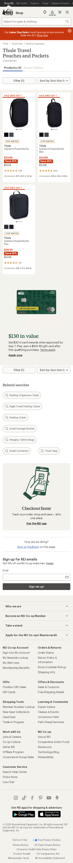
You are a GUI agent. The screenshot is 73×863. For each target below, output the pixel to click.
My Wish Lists (11, 662)
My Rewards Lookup (15, 657)
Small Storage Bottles (22, 428)
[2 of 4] (18, 130)
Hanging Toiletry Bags (22, 439)
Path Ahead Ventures (51, 722)
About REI (44, 736)
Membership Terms (18, 858)
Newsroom (45, 746)
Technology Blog (48, 752)
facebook (32, 798)
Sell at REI (9, 746)
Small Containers (19, 450)
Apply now (15, 355)
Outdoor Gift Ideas (14, 687)
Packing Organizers (35, 43)
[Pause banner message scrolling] (69, 31)
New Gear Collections (16, 711)
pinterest (40, 798)
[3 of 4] (20, 130)
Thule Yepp (51, 450)
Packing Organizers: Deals (24, 395)
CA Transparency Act (48, 853)
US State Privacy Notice (47, 844)
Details (49, 563)
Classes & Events (48, 711)
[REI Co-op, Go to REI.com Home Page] (7, 12)
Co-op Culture (12, 741)
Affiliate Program (13, 752)
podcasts (57, 798)
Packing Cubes (18, 417)
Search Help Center (15, 771)
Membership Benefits (16, 667)
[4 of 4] (21, 130)
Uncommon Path (48, 716)
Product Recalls (21, 853)
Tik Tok (24, 798)
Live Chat (8, 782)
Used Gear (9, 716)
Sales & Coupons (48, 687)
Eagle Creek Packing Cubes (25, 406)
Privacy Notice (20, 844)
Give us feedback (28, 546)
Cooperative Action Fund (53, 741)
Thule (5, 43)
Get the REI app (36, 523)
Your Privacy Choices (49, 839)
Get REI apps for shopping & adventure (36, 807)
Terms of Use (19, 839)
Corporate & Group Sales (18, 757)
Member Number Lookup (19, 706)
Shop (19, 13)
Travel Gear (17, 43)
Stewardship (45, 757)
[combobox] (36, 21)
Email (5, 570)
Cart (59, 12)
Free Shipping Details (51, 692)
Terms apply (47, 349)
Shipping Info (46, 672)
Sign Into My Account (16, 652)
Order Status (46, 652)
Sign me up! (36, 586)
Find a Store (10, 776)
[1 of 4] (16, 130)
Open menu (67, 12)
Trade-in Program (13, 722)
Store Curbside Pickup (52, 667)
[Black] (6, 135)
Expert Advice (33, 67)
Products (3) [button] (12, 67)
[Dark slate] (11, 135)
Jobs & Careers (12, 736)
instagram (16, 798)
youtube (49, 798)
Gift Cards (9, 692)
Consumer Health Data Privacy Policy (36, 849)
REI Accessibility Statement (50, 858)
